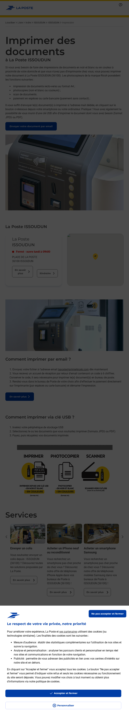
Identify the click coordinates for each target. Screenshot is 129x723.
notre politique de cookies (44, 681)
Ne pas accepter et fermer (107, 613)
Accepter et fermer (65, 693)
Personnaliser (65, 705)
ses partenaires (68, 631)
